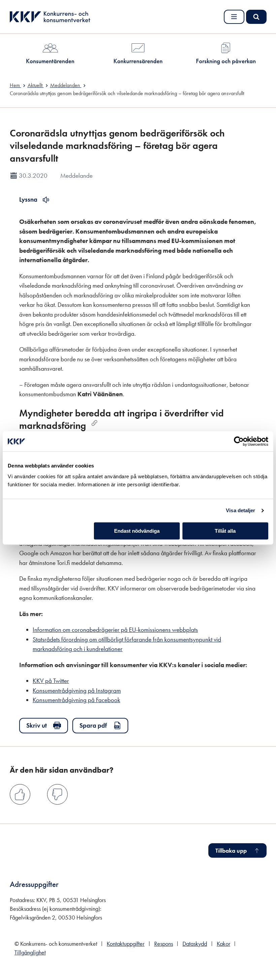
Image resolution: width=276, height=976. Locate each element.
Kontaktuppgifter (125, 943)
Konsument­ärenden (50, 61)
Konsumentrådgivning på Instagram (77, 690)
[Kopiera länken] (94, 422)
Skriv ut (36, 725)
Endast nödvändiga (137, 531)
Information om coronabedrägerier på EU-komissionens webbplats (115, 629)
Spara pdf (93, 725)
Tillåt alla (225, 531)
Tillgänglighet (30, 952)
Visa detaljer (240, 510)
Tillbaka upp (231, 850)
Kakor (223, 943)
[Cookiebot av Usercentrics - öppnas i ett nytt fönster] (238, 441)
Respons (163, 943)
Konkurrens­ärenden (138, 61)
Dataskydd (194, 943)
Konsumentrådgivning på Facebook (76, 700)
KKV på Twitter (51, 681)
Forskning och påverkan (226, 61)
